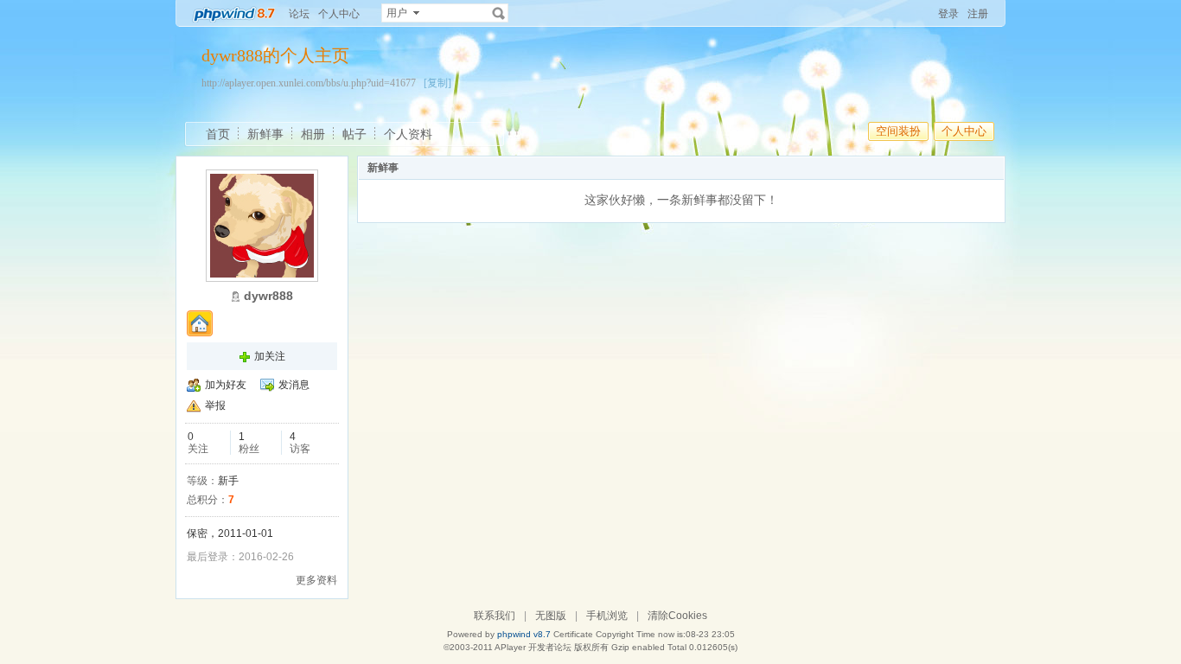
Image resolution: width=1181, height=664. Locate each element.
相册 (313, 134)
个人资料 (408, 134)
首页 (218, 134)
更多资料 (316, 580)
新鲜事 (265, 134)
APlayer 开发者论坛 (533, 647)
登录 (948, 14)
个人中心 (339, 14)
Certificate (573, 634)
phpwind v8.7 (524, 634)
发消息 (294, 385)
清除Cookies (677, 616)
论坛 (299, 14)
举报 (215, 405)
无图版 (550, 616)
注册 (977, 14)
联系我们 (494, 616)
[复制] (437, 83)
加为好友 (225, 385)
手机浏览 (607, 616)
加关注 (269, 356)
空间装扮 (898, 130)
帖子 (354, 134)
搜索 (499, 13)
